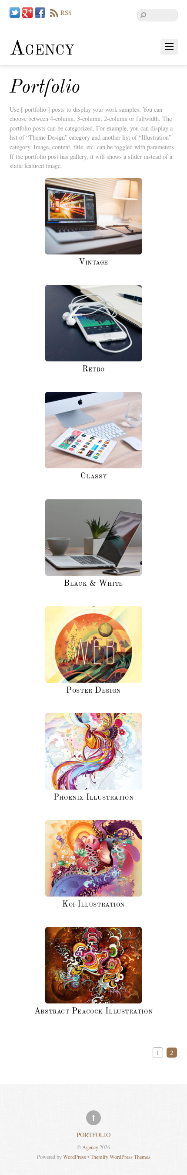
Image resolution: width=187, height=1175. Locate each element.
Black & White (93, 584)
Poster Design (93, 690)
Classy (93, 476)
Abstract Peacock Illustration (93, 1011)
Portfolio (93, 1134)
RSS (66, 12)
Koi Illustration (93, 904)
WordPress (74, 1156)
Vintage (93, 262)
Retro (93, 369)
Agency (90, 1147)
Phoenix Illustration (93, 797)
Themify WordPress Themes (120, 1156)
